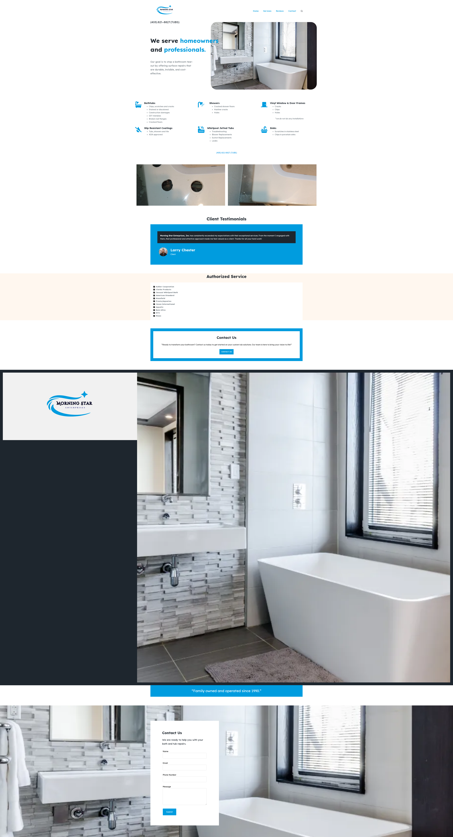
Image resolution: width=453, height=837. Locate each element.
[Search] (302, 11)
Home (256, 11)
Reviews (280, 11)
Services (267, 11)
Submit (169, 812)
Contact (292, 11)
